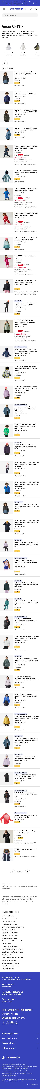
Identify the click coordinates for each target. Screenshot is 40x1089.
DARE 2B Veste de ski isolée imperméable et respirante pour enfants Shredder (25, 322)
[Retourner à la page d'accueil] (18, 9)
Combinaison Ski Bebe (9, 946)
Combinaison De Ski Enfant (11, 919)
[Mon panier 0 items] (35, 9)
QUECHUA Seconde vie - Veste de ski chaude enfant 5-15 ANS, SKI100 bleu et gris (26, 506)
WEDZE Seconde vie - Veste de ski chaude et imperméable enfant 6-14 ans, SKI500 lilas (26, 758)
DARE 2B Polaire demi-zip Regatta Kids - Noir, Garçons (26, 832)
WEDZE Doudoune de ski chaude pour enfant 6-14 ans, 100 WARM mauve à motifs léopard (25, 388)
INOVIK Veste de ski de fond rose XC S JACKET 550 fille (25, 816)
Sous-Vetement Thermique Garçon (14, 941)
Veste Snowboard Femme (11, 966)
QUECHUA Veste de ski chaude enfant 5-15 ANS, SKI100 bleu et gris (25, 74)
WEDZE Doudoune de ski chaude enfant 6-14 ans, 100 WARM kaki (25, 111)
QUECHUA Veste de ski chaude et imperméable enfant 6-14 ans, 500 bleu (26, 602)
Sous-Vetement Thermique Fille (13, 927)
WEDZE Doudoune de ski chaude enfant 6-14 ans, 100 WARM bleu (25, 93)
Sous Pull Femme (8, 968)
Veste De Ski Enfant (8, 921)
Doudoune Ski (7, 955)
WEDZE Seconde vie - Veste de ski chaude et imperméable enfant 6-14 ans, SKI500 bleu (26, 740)
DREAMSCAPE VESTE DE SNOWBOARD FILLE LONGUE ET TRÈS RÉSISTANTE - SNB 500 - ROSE (26, 678)
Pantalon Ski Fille (8, 916)
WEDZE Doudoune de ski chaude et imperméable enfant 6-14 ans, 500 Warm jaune (26, 718)
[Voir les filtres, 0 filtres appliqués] (5, 63)
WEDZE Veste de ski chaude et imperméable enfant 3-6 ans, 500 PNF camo (26, 368)
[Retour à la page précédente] (12, 871)
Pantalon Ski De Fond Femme (12, 949)
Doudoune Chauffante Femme (12, 952)
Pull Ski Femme (7, 943)
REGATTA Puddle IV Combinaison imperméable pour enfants (26, 147)
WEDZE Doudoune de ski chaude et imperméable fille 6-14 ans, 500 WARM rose (26, 464)
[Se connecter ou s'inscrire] (31, 9)
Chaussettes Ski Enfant (10, 938)
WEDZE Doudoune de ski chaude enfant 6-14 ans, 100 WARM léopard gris (25, 305)
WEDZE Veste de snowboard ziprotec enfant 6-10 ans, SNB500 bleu (26, 696)
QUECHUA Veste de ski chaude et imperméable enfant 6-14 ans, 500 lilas (26, 544)
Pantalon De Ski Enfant (10, 932)
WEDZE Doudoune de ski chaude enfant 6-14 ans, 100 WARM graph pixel (26, 660)
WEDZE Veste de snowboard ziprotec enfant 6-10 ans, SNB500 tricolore (26, 562)
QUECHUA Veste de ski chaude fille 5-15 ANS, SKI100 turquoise (26, 239)
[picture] (6, 77)
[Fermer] (36, 2)
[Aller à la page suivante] (27, 871)
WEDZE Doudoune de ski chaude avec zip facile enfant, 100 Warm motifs (26, 172)
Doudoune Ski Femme (9, 924)
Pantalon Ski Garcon (9, 960)
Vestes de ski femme (9, 54)
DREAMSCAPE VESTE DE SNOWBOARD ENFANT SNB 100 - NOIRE (25, 621)
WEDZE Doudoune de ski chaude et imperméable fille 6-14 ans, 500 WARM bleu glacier (26, 638)
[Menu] (4, 9)
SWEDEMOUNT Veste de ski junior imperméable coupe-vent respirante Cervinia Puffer (26, 282)
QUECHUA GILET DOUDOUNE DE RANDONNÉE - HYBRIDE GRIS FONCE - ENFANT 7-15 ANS (25, 776)
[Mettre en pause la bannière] (33, 2)
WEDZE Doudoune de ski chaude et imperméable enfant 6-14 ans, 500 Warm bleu (26, 484)
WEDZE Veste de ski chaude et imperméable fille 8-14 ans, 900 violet (25, 446)
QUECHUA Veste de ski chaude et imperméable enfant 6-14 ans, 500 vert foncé (26, 584)
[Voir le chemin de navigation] (2, 21)
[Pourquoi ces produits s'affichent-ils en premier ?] (3, 68)
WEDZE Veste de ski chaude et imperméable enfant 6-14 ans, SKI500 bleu (25, 409)
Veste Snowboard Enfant (10, 935)
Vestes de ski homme (23, 54)
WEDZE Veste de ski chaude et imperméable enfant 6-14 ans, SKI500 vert (25, 426)
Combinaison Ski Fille (9, 930)
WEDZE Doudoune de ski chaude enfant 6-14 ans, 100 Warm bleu (25, 129)
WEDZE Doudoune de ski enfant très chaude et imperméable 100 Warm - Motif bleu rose (25, 351)
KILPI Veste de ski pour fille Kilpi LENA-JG (25, 850)
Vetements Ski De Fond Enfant (12, 957)
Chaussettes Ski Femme (10, 963)
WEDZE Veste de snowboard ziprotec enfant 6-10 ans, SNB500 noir (26, 794)
